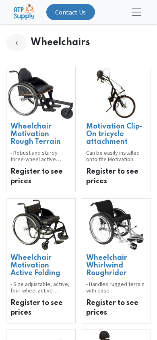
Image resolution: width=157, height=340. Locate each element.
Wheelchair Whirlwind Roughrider (106, 265)
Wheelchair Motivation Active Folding (35, 265)
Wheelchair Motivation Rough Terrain (35, 134)
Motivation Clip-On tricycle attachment (114, 134)
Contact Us (70, 12)
